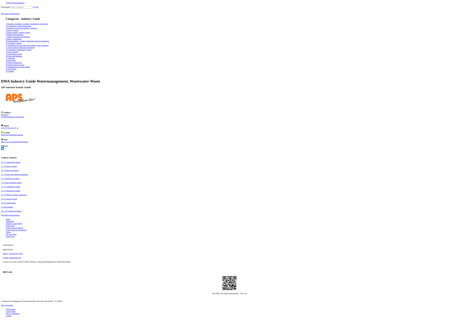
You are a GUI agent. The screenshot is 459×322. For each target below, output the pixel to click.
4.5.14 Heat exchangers (10, 170)
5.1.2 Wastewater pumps (10, 179)
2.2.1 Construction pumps (10, 162)
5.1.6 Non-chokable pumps (11, 183)
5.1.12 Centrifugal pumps (10, 187)
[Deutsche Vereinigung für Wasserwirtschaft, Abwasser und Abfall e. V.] (229, 3)
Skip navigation (7, 305)
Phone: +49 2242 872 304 (12, 254)
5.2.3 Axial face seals (9, 199)
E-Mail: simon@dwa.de (12, 258)
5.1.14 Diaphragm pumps (10, 191)
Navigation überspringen (10, 14)
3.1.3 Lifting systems (9, 166)
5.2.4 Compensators (8, 203)
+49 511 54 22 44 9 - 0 (9, 128)
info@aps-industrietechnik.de (12, 135)
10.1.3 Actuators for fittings (11, 211)
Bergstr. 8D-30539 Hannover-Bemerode (12, 116)
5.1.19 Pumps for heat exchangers (14, 195)
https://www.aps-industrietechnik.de (14, 142)
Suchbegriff (5, 7)
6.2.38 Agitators (7, 207)
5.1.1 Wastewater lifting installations (14, 175)
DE (36, 7)
